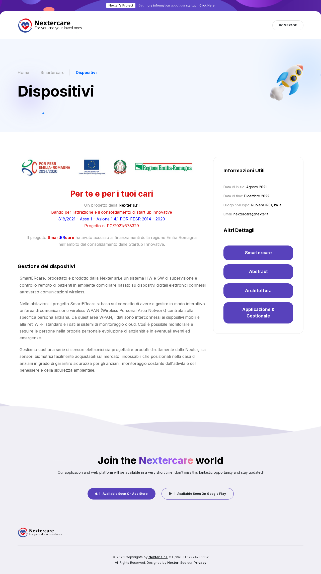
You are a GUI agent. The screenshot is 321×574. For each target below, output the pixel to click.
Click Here (207, 5)
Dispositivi (86, 72)
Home (23, 72)
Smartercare (52, 72)
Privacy (200, 562)
